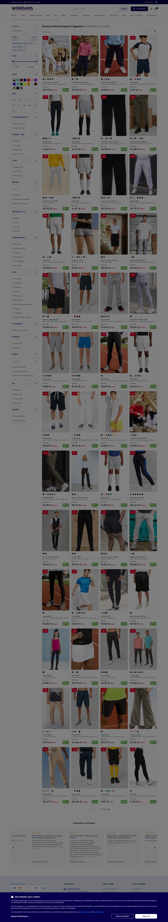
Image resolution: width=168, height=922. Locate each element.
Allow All (146, 916)
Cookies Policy (85, 912)
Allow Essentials (122, 916)
